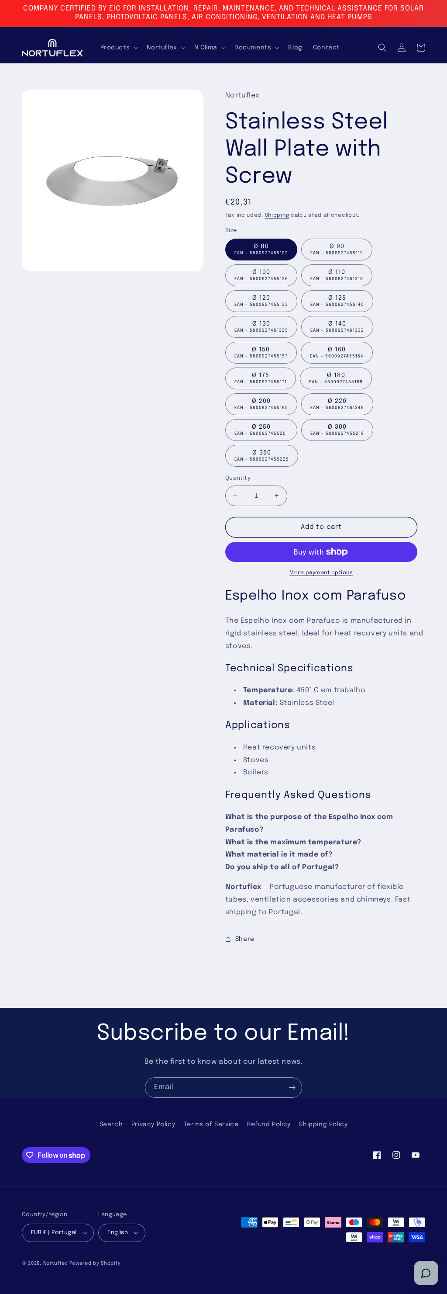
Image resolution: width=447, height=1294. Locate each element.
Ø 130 (261, 327)
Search (111, 1124)
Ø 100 (261, 275)
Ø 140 (337, 327)
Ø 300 (337, 430)
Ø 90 (336, 249)
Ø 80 (261, 249)
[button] (118, 47)
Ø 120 (261, 301)
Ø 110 (336, 275)
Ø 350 (261, 455)
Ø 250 (261, 430)
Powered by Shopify (95, 1263)
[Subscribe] (292, 1087)
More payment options (321, 573)
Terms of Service (211, 1124)
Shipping (277, 215)
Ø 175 (260, 378)
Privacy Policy (153, 1124)
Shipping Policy (323, 1124)
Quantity (238, 478)
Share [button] (244, 939)
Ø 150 (261, 352)
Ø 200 (261, 404)
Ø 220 (337, 404)
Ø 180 (336, 378)
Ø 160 (337, 352)
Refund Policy (269, 1124)
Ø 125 (337, 301)
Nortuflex (55, 1263)
